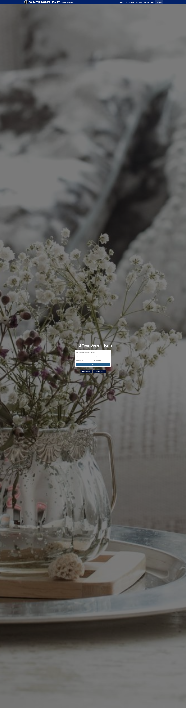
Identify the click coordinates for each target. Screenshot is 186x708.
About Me (147, 2)
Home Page (159, 2)
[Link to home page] (42, 2)
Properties (121, 2)
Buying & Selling (130, 2)
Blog (153, 2)
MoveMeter (139, 2)
